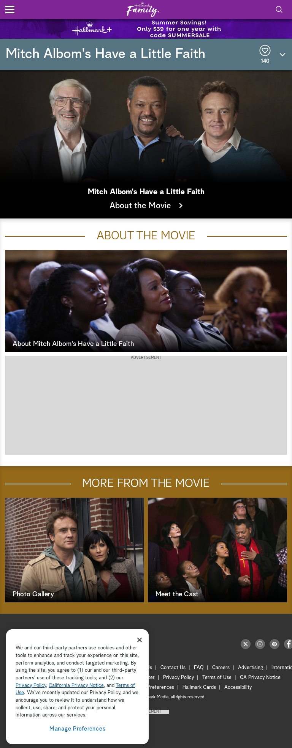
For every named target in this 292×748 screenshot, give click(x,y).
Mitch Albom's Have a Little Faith (105, 54)
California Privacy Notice (76, 685)
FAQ (199, 667)
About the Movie (141, 206)
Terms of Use (217, 677)
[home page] (143, 10)
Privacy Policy (178, 677)
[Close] (139, 639)
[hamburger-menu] (9, 9)
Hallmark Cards (199, 687)
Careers (221, 667)
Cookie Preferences (152, 687)
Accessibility (238, 687)
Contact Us (173, 667)
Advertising (250, 667)
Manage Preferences (77, 729)
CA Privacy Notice (260, 677)
